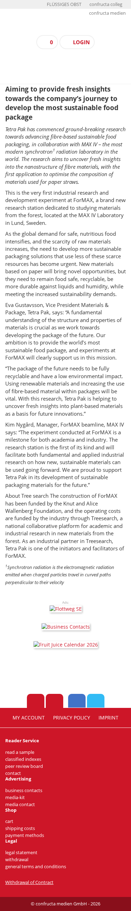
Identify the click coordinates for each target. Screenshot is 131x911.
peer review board (24, 766)
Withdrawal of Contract (29, 882)
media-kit (15, 798)
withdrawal (16, 860)
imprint (108, 718)
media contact (20, 805)
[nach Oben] (35, 701)
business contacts (23, 790)
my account (29, 718)
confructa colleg (105, 4)
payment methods (24, 835)
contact (13, 773)
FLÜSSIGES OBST (64, 4)
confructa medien (107, 13)
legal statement (21, 853)
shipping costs (20, 828)
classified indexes (23, 759)
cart (9, 821)
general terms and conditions (35, 867)
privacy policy (71, 718)
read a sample (19, 752)
